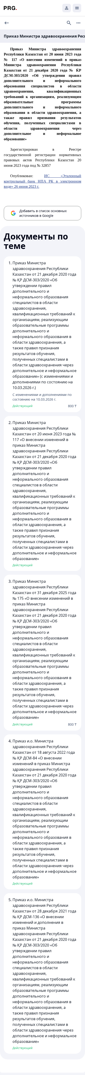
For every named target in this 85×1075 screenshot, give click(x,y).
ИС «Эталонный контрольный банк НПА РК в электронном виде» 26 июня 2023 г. (42, 181)
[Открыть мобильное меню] (77, 8)
